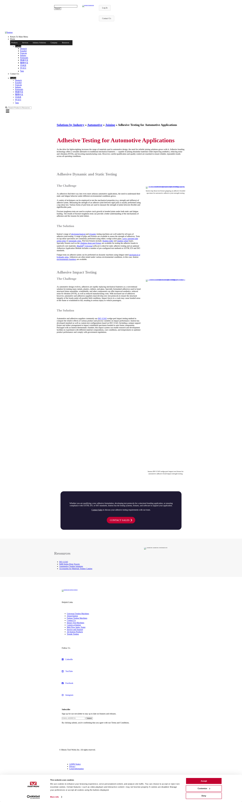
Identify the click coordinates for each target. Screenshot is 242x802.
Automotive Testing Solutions (71, 566)
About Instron (72, 616)
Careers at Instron (74, 625)
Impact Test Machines (75, 623)
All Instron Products (75, 632)
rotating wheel (122, 241)
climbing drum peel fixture (90, 243)
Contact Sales (97, 510)
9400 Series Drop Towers (69, 564)
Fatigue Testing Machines (77, 618)
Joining (110, 125)
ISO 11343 (102, 318)
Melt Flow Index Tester (76, 627)
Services (25, 43)
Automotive (94, 125)
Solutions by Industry (70, 125)
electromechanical (78, 234)
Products (14, 43)
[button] (18, 46)
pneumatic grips (75, 241)
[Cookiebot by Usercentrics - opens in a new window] (33, 797)
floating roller (107, 241)
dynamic (92, 234)
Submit (89, 718)
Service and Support (75, 629)
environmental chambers (66, 259)
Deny (204, 796)
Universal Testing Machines (78, 614)
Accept (204, 781)
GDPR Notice (75, 764)
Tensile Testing (73, 634)
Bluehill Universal (85, 246)
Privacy (72, 766)
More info (54, 797)
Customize (202, 788)
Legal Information (76, 769)
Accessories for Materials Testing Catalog (75, 569)
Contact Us (71, 620)
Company (54, 43)
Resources (65, 43)
